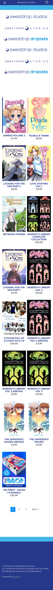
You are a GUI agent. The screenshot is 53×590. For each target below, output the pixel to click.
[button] (20, 577)
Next (35, 509)
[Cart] (47, 2)
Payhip (16, 577)
